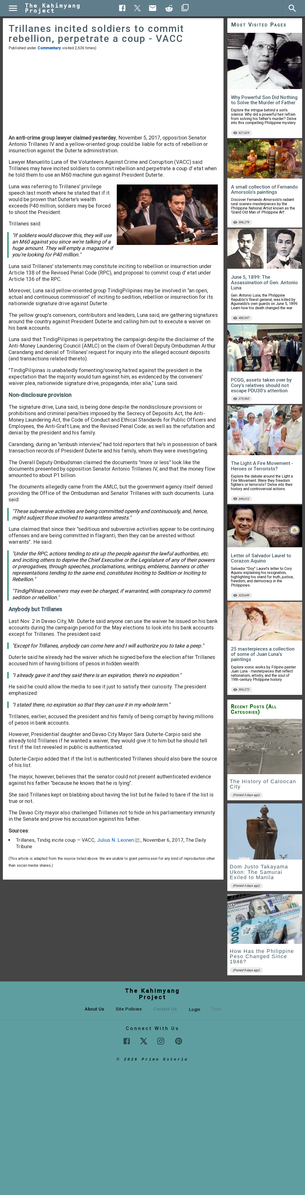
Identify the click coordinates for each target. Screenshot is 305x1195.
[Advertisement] (113, 92)
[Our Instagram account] (161, 1041)
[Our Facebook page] (127, 1041)
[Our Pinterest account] (179, 1041)
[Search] (292, 8)
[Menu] (13, 8)
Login (194, 1009)
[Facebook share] (122, 8)
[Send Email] (153, 8)
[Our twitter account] (143, 1040)
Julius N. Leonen (115, 840)
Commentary (49, 48)
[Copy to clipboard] (169, 8)
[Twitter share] (137, 7)
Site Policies (129, 1008)
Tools (216, 1008)
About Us (94, 1008)
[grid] (264, 849)
